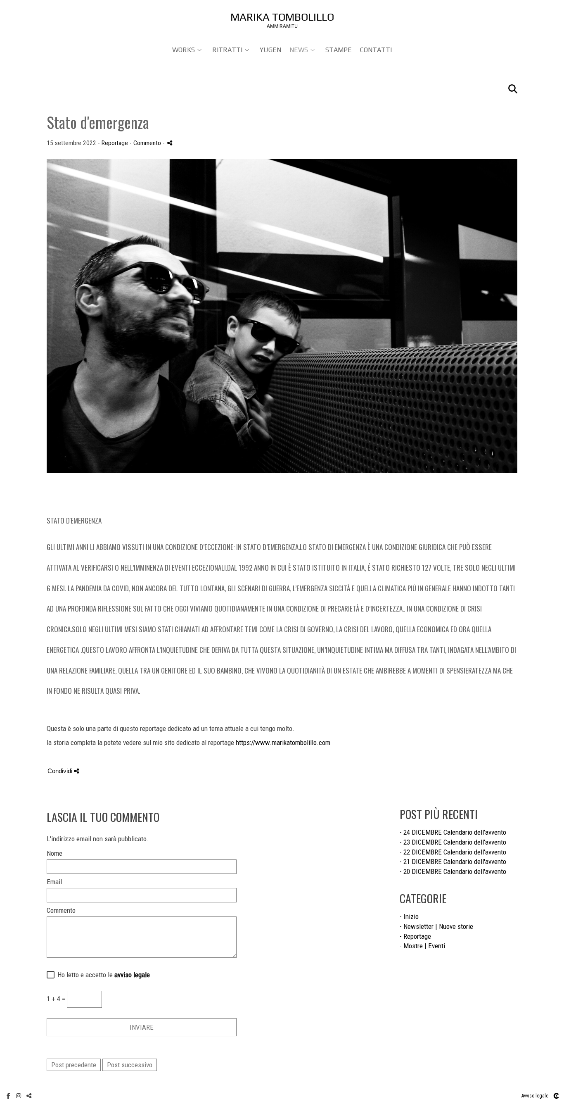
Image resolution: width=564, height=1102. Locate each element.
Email (54, 882)
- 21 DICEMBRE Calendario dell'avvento (453, 861)
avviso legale (132, 975)
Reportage (115, 143)
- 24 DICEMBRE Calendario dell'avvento (453, 832)
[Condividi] (169, 142)
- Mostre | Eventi (422, 946)
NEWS (298, 50)
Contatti (376, 50)
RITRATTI (227, 50)
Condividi (60, 770)
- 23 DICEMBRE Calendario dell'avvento (453, 842)
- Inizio (409, 916)
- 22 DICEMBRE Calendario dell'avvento (453, 852)
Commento (61, 910)
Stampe (338, 50)
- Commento (146, 143)
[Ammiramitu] (282, 19)
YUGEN (270, 50)
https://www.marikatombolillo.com (283, 742)
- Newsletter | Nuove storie (436, 926)
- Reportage (415, 936)
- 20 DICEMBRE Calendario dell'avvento (453, 871)
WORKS (183, 50)
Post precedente (73, 1065)
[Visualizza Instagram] (18, 1096)
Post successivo (129, 1065)
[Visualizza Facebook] (8, 1096)
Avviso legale (534, 1096)
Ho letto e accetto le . (103, 975)
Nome (54, 853)
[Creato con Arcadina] (556, 1096)
